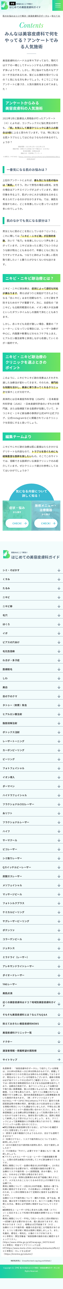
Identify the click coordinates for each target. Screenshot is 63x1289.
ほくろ (6, 624)
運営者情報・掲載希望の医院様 (19, 1050)
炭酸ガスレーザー (12, 876)
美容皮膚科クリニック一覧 (17, 1032)
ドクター (7, 1041)
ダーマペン (9, 786)
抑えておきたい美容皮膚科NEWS (21, 1023)
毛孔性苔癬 (9, 651)
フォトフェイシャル (13, 768)
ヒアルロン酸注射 (12, 714)
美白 (5, 687)
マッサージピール (12, 894)
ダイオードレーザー (13, 975)
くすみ (6, 579)
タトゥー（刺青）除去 (15, 705)
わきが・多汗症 (11, 660)
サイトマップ (10, 1059)
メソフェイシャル (12, 885)
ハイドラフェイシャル (15, 795)
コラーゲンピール (12, 939)
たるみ (6, 588)
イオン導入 (9, 777)
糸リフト (7, 813)
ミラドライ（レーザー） (16, 957)
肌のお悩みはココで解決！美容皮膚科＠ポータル (38, 1268)
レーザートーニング (13, 741)
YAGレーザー (10, 984)
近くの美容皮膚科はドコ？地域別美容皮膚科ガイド (29, 1003)
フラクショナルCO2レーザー (18, 804)
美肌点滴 (7, 993)
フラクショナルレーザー (16, 822)
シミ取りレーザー (12, 858)
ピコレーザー (10, 849)
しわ (5, 678)
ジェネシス (9, 948)
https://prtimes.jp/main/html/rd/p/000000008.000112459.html (39, 157)
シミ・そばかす (11, 570)
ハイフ (6, 831)
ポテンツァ (9, 930)
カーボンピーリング (13, 750)
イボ (5, 633)
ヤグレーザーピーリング (16, 921)
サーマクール (10, 840)
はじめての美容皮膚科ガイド (25, 6)
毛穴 (5, 615)
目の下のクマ (10, 696)
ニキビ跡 (7, 606)
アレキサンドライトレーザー (18, 966)
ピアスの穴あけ (11, 642)
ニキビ (6, 597)
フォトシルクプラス (13, 903)
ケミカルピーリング (13, 912)
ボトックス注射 (11, 732)
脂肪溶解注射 (10, 723)
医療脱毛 (7, 669)
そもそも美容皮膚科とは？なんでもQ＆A (25, 1014)
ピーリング (9, 759)
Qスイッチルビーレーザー (17, 867)
